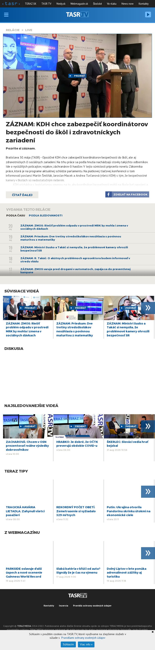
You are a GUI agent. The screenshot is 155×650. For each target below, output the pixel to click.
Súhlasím (68, 644)
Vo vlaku (111, 3)
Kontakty (144, 3)
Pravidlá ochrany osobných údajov (92, 605)
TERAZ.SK (30, 3)
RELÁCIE (13, 30)
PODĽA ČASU (15, 215)
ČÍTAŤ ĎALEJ (22, 195)
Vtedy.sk (60, 3)
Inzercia (63, 605)
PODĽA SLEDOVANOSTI (45, 215)
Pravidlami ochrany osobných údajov (83, 638)
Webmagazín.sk (79, 3)
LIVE (28, 30)
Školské (97, 3)
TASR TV (46, 3)
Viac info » (86, 644)
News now (127, 3)
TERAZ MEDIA (24, 625)
